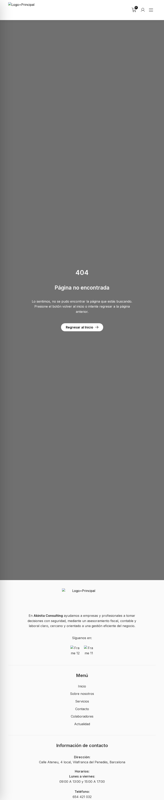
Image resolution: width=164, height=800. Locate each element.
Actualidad (82, 724)
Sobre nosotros (82, 694)
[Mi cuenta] (142, 9)
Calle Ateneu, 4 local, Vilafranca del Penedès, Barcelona (82, 762)
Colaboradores (82, 716)
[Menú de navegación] (151, 10)
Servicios (82, 701)
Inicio (82, 686)
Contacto (82, 709)
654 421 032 (82, 797)
